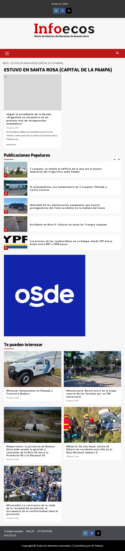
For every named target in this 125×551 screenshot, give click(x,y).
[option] (62, 171)
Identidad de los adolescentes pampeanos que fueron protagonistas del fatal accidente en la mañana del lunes (67, 207)
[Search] (117, 53)
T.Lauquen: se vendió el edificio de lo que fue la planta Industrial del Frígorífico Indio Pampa (66, 170)
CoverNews (79, 545)
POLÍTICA (10, 535)
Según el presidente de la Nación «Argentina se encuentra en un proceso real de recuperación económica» (28, 119)
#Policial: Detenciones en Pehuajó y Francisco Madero (29, 392)
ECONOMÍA (44, 531)
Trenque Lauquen (13, 531)
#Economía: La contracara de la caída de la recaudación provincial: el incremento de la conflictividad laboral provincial (32, 510)
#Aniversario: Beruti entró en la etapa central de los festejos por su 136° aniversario (91, 393)
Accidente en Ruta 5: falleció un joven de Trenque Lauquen (68, 224)
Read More (11, 144)
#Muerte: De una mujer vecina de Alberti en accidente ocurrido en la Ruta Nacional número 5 (89, 449)
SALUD (30, 531)
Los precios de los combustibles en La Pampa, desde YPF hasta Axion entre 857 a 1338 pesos (71, 243)
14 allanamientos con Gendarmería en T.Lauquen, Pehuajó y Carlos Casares (68, 189)
